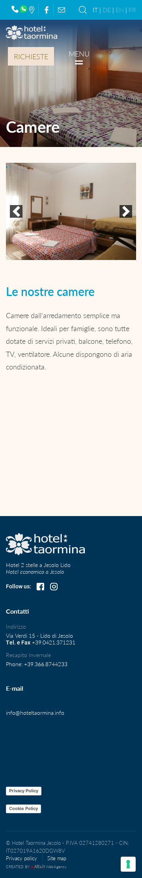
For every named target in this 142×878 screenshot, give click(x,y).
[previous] (16, 211)
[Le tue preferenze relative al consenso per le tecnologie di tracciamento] (128, 864)
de (107, 9)
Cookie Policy (23, 808)
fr (132, 9)
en (120, 9)
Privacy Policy (23, 790)
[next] (126, 211)
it (95, 9)
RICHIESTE (31, 56)
